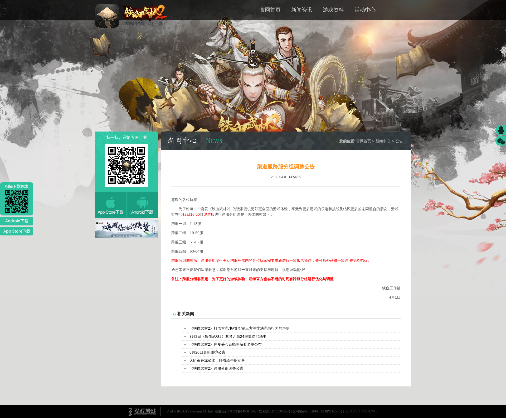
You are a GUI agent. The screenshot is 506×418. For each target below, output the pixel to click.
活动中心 (365, 10)
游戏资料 (333, 10)
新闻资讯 (301, 10)
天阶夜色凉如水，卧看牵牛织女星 (217, 360)
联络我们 (221, 411)
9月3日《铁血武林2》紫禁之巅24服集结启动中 (227, 336)
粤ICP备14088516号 (243, 411)
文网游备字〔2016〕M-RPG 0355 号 (317, 411)
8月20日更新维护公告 (207, 352)
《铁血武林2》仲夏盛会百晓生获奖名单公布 (225, 344)
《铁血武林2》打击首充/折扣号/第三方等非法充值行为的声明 (239, 328)
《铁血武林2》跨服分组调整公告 (216, 368)
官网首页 (270, 10)
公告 (399, 141)
